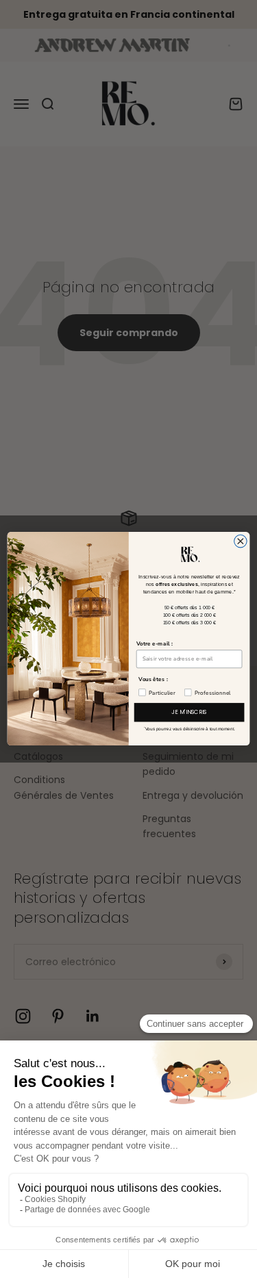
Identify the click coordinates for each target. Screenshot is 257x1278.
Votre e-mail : (154, 644)
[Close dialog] (240, 541)
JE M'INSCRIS (189, 712)
